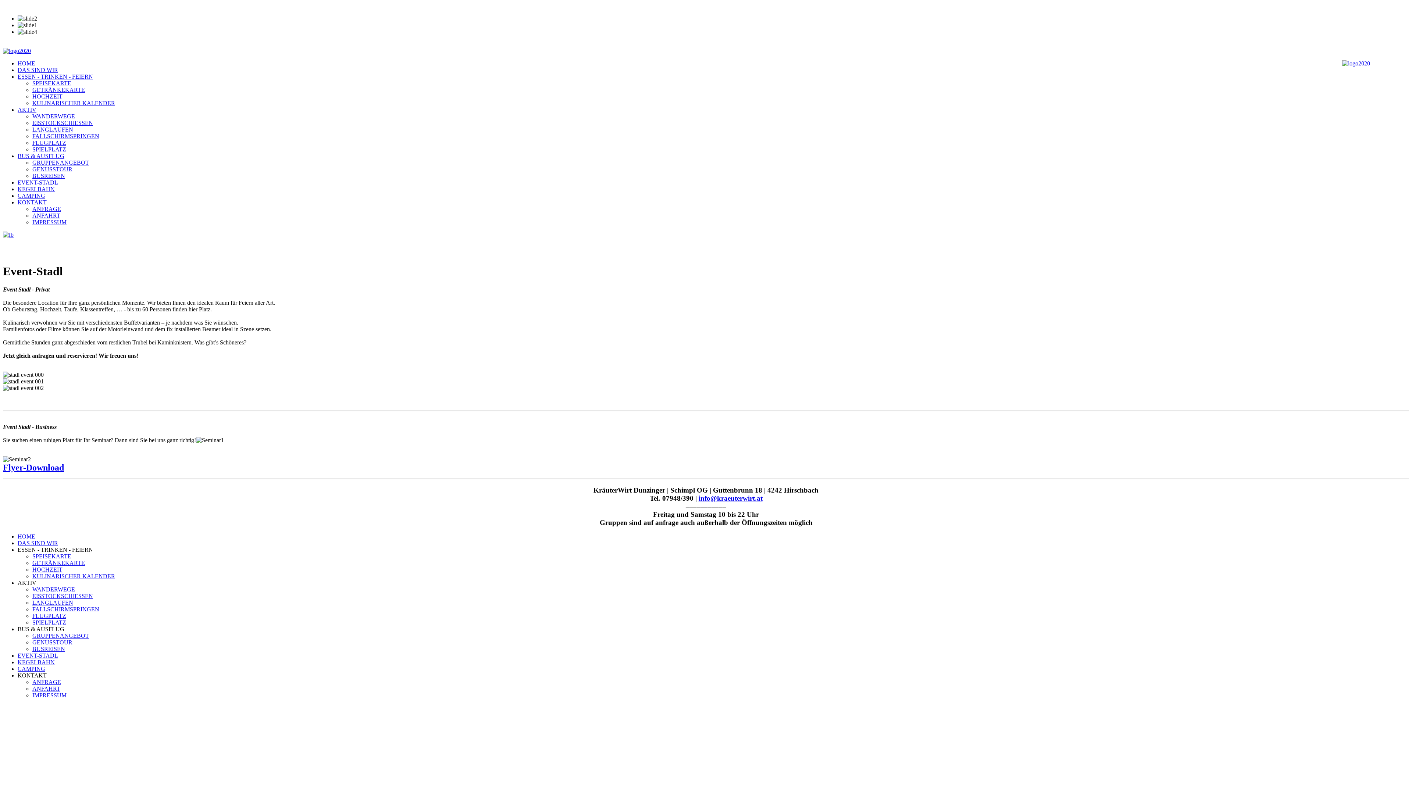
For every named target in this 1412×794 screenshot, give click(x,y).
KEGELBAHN (36, 189)
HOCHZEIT (47, 96)
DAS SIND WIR (38, 70)
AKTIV (27, 110)
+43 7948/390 (19, 6)
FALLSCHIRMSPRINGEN (65, 136)
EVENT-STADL (38, 182)
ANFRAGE (46, 209)
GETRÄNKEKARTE (58, 90)
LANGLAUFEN (52, 129)
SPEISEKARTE (51, 83)
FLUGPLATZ (49, 143)
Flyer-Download (33, 467)
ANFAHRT (46, 215)
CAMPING (31, 196)
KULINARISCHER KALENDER (73, 103)
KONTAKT (32, 202)
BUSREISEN (48, 176)
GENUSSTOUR (52, 169)
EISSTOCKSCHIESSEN (62, 123)
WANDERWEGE (53, 116)
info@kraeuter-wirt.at (69, 6)
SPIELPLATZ (49, 149)
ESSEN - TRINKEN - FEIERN (55, 77)
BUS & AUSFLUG (41, 156)
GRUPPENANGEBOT (60, 163)
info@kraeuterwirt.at (731, 498)
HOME (26, 63)
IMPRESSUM (49, 222)
